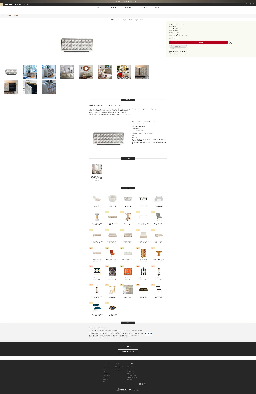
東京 (170, 52)
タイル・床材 (128, 7)
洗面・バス (157, 7)
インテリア (113, 7)
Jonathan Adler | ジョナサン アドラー (146, 121)
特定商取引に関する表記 (132, 377)
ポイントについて (130, 373)
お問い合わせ (129, 379)
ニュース (117, 371)
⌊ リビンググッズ (106, 373)
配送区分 (134, 128)
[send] (230, 42)
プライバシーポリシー (131, 375)
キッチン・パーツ (143, 7)
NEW (98, 7)
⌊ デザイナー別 (118, 369)
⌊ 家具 (104, 369)
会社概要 (129, 369)
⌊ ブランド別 (117, 367)
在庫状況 (170, 35)
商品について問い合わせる (128, 351)
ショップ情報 (129, 366)
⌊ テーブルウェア (106, 375)
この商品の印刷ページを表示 (176, 48)
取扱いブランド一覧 (119, 366)
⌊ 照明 (104, 371)
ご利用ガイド (129, 367)
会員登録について (130, 371)
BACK (3, 15)
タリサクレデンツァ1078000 (12, 15)
